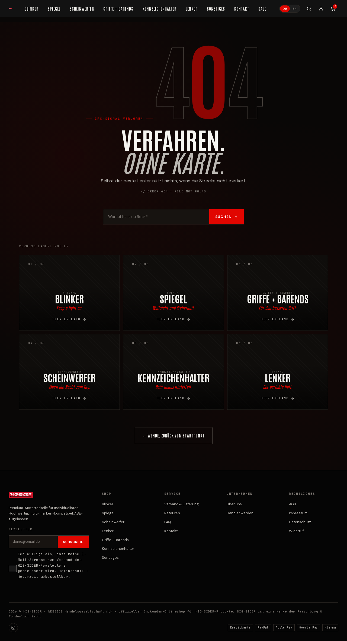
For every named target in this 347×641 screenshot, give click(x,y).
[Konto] (321, 8)
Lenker (108, 531)
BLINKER (31, 8)
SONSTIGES (216, 8)
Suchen (223, 216)
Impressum (298, 513)
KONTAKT (241, 8)
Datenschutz (71, 571)
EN (295, 9)
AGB (292, 504)
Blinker (107, 504)
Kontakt (171, 531)
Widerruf (296, 531)
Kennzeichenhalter (118, 548)
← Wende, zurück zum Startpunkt (174, 435)
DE (285, 9)
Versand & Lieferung (181, 504)
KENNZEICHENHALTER (159, 8)
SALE (262, 8)
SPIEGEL (54, 8)
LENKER (191, 8)
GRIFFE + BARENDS (118, 8)
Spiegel (108, 513)
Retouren (172, 513)
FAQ (167, 522)
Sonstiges (110, 557)
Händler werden (240, 513)
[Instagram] (13, 627)
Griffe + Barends (115, 540)
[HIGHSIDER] (10, 8)
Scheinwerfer (113, 522)
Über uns (234, 504)
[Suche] (309, 8)
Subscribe (73, 542)
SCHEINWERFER (82, 8)
